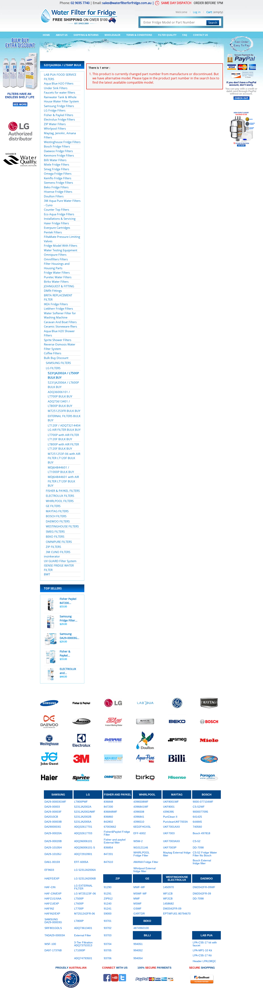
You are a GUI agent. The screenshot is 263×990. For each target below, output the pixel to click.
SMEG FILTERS (55, 531)
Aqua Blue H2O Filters (58, 83)
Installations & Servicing (59, 218)
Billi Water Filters (55, 160)
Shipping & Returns (86, 35)
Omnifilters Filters (56, 259)
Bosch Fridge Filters (57, 146)
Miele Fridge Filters (56, 164)
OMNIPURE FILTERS (59, 542)
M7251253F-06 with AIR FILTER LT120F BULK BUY (64, 458)
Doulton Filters (54, 196)
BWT (47, 574)
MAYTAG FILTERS (57, 511)
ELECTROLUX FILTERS (60, 496)
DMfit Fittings (53, 291)
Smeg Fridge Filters (56, 169)
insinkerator (52, 556)
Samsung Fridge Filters (59, 106)
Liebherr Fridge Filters (58, 308)
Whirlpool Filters (55, 128)
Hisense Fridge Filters (58, 192)
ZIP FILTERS (53, 547)
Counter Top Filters (56, 209)
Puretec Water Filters (57, 277)
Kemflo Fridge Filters (57, 178)
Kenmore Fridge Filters (59, 155)
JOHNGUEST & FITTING (59, 286)
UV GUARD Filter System (60, 561)
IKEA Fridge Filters (56, 304)
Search (212, 22)
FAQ (184, 35)
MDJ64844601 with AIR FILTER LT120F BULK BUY (63, 481)
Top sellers (53, 588)
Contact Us (200, 35)
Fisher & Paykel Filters (58, 115)
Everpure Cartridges (57, 228)
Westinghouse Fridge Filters (62, 142)
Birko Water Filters (56, 281)
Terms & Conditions (139, 35)
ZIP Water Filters (55, 124)
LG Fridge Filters (54, 110)
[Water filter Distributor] (78, 14)
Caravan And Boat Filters (60, 322)
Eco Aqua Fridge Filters (59, 214)
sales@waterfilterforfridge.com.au (127, 3)
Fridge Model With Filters (60, 245)
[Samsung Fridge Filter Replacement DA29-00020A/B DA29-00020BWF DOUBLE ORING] (50, 622)
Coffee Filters (52, 353)
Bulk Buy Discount (56, 358)
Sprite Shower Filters (57, 340)
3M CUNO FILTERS (58, 552)
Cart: (209, 12)
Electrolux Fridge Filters (59, 119)
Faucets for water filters (59, 92)
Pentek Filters (53, 232)
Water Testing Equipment (60, 250)
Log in (197, 12)
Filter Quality (167, 35)
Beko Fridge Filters (56, 187)
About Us (62, 35)
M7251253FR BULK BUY (64, 411)
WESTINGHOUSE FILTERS (62, 526)
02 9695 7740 (80, 3)
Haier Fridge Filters (56, 223)
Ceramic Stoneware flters (60, 326)
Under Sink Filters (55, 88)
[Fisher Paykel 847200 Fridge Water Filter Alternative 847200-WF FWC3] (50, 604)
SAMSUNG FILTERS (58, 363)
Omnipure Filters (55, 255)
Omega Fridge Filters (57, 173)
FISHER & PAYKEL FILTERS (63, 491)
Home (46, 35)
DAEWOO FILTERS (58, 521)
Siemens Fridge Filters (58, 182)
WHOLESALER (112, 35)
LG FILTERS (53, 368)
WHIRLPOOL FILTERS (60, 501)
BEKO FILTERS (55, 536)
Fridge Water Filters (57, 272)
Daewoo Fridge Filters (58, 151)
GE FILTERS (53, 506)
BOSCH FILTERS (56, 516)
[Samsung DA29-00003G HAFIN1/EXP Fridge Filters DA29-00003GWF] (50, 639)
